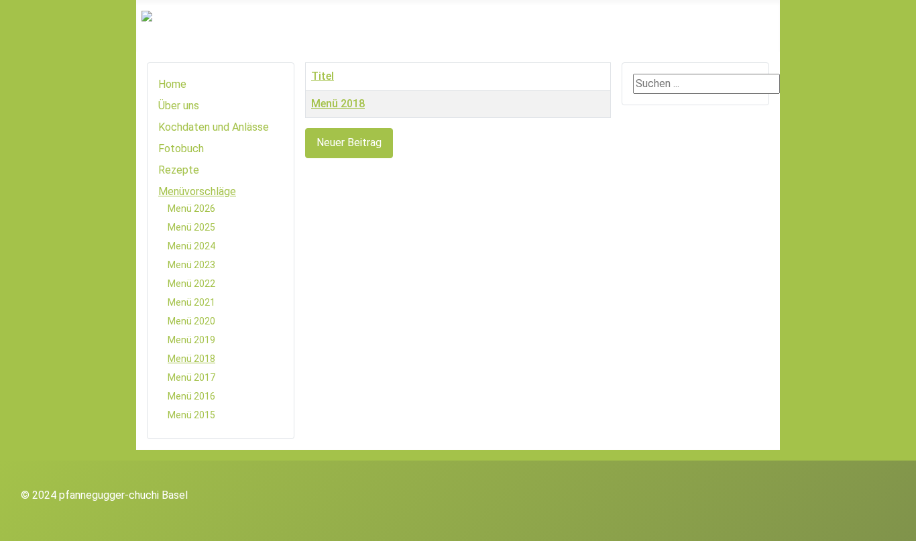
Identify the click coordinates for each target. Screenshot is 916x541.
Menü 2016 (191, 396)
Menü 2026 (191, 208)
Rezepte (178, 170)
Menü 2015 (191, 415)
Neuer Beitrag (349, 142)
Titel (322, 76)
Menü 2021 (191, 302)
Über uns (178, 105)
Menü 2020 (191, 321)
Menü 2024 (191, 246)
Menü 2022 (191, 283)
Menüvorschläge (197, 191)
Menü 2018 (191, 358)
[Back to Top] (899, 524)
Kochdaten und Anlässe (213, 127)
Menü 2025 (191, 227)
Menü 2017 (191, 377)
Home (172, 84)
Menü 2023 (191, 264)
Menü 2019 (191, 340)
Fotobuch (181, 148)
